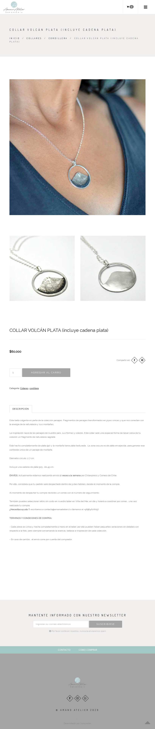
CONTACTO (64, 649)
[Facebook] (134, 360)
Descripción (20, 409)
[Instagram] (77, 698)
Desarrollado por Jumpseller (77, 723)
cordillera (58, 38)
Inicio (14, 38)
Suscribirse (105, 624)
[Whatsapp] (85, 698)
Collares (34, 38)
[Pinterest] (142, 360)
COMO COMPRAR (88, 649)
